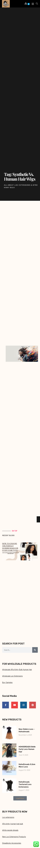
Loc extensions (8, 817)
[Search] (35, 650)
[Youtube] (14, 705)
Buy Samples (7, 682)
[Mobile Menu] (32, 3)
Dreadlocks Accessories (11, 843)
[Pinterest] (32, 705)
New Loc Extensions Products (14, 837)
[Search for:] (36, 3)
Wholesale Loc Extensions (12, 676)
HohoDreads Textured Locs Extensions (25, 784)
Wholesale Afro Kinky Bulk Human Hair (17, 670)
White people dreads (10, 830)
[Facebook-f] (5, 705)
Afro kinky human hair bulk (12, 824)
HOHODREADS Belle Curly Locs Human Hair (27, 749)
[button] (20, 798)
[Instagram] (23, 705)
